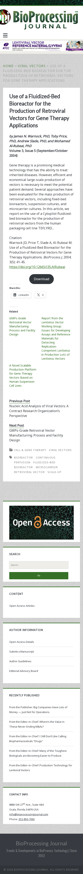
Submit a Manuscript (21, 651)
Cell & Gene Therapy (30, 450)
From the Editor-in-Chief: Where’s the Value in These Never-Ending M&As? (36, 724)
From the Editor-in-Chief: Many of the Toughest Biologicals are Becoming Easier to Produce (37, 753)
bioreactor (23, 457)
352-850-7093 (27, 819)
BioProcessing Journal (41, 843)
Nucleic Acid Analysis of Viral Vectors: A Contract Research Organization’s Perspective (38, 411)
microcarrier (47, 467)
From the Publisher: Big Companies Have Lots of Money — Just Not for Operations (38, 709)
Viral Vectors (32, 66)
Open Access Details (21, 642)
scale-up (54, 472)
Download (41, 279)
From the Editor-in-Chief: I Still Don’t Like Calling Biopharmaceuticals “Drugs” (37, 738)
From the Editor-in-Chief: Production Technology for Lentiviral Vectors (40, 767)
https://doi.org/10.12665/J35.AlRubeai (37, 267)
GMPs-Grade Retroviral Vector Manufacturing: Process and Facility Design (22, 326)
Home (8, 66)
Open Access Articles (22, 606)
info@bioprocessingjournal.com (28, 814)
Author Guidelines (20, 661)
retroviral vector (29, 472)
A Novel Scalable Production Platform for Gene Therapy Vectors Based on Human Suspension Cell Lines (22, 375)
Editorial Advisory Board (23, 671)
